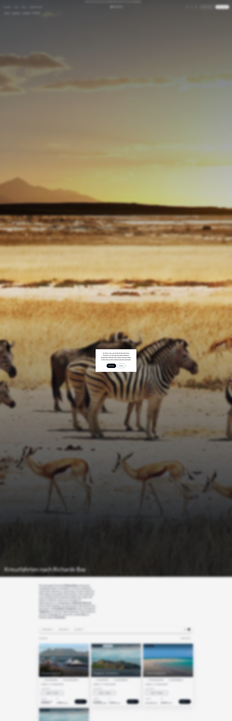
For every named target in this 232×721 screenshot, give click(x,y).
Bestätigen (111, 366)
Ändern (121, 366)
